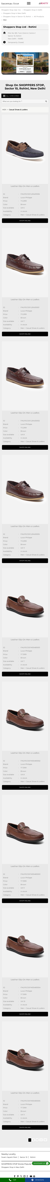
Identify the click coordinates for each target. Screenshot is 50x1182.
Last (45, 1140)
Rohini (32, 1157)
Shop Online (25, 221)
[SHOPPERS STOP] (10, 3)
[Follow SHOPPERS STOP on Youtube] (31, 1176)
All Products (39, 16)
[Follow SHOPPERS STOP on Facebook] (15, 1176)
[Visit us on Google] (28, 1176)
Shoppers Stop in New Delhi (12, 1167)
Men (4, 110)
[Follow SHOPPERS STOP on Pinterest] (18, 1176)
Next (41, 1140)
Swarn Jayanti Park (9, 1157)
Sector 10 (23, 1157)
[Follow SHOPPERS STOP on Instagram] (25, 1176)
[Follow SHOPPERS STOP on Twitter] (21, 1176)
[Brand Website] (34, 1176)
